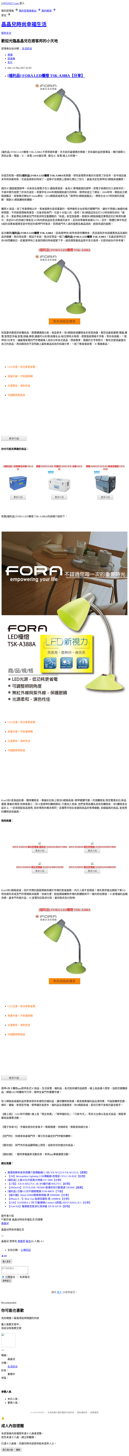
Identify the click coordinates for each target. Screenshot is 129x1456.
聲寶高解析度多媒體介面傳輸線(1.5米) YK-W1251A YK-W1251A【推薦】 (48, 1172)
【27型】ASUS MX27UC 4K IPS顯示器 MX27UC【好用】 (40, 1183)
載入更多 (7, 1261)
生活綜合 (27, 48)
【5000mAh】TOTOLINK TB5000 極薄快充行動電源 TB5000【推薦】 (46, 1187)
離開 (18, 1450)
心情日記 (26, 1250)
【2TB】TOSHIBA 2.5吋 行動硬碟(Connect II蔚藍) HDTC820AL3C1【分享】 (50, 1202)
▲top (4, 1255)
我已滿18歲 (8, 1450)
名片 (10, 62)
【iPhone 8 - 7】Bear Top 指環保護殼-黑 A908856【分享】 (39, 1199)
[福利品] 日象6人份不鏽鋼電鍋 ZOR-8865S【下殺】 (36, 1191)
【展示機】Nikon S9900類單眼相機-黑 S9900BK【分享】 (39, 1195)
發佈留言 (7, 1281)
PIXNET (41, 1412)
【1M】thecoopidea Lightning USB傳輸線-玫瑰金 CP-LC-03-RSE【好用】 (47, 1176)
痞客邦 (21, 1241)
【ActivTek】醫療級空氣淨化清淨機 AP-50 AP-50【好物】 (39, 1206)
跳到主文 (6, 33)
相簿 (10, 55)
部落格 (11, 58)
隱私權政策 (82, 1412)
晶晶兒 (5, 1223)
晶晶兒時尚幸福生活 (24, 24)
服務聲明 (94, 1412)
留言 (28, 1241)
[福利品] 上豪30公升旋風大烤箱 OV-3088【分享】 (35, 1180)
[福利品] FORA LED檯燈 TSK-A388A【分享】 (46, 76)
